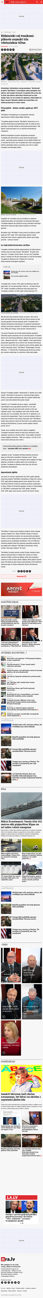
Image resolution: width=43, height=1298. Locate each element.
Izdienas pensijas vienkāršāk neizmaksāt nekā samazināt (23, 715)
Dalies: (14, 571)
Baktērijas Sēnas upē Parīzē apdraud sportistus (21, 689)
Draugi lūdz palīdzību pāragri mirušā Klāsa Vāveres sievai (24, 750)
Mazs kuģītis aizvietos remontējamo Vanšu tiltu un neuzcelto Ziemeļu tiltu (10, 856)
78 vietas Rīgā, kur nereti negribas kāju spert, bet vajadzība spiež (10, 878)
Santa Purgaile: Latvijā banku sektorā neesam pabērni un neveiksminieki (24, 671)
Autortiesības (4, 1291)
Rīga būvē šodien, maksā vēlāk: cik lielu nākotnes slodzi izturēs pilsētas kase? (31, 878)
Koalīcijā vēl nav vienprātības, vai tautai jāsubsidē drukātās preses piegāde (23, 695)
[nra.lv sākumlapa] (6, 2)
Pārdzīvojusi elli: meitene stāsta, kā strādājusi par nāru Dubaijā (25, 272)
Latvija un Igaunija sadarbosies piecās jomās (24, 676)
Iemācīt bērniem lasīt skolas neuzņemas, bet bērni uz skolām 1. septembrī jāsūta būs (21, 1096)
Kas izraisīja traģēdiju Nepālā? (19, 276)
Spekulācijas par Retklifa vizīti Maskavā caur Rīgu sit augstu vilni (10, 1127)
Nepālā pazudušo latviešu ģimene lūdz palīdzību (26, 738)
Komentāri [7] (21, 576)
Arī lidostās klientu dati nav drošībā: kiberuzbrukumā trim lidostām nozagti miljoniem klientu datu (27, 777)
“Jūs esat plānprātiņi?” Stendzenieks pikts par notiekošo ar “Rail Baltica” (11, 644)
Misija (13, 1288)
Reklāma (9, 1288)
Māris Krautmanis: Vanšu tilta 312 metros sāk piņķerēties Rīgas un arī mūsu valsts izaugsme (21, 824)
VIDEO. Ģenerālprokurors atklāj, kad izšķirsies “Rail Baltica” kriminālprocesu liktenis (32, 622)
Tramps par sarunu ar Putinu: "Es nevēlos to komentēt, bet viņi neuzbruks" (25, 763)
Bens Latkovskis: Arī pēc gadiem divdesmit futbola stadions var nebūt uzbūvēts (32, 856)
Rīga (13, 32)
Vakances (19, 1291)
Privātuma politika (20, 1288)
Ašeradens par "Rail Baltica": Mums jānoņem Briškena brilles (31, 644)
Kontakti (25, 1291)
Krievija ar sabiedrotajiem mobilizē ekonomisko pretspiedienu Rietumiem (21, 709)
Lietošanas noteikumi (31, 1288)
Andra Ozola (4, 46)
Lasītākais (7, 720)
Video (5, 944)
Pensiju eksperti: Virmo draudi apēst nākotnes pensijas (21, 665)
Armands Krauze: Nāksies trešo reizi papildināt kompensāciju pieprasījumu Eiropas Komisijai (21, 702)
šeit (29, 448)
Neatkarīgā (7, 32)
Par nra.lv (3, 1288)
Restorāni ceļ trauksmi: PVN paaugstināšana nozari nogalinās (24, 659)
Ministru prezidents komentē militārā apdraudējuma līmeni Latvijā (30, 1128)
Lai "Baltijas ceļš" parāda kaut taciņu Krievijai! (20, 683)
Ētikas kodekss (12, 1291)
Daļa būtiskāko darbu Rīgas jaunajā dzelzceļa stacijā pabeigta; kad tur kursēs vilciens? (10, 622)
